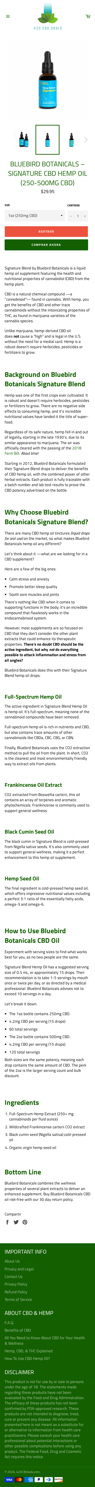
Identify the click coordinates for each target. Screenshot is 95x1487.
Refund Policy (16, 1292)
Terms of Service (18, 1299)
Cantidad (73, 205)
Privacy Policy (16, 1284)
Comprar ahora (46, 244)
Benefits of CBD (18, 1330)
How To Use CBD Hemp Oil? (27, 1358)
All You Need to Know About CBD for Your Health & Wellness (45, 1340)
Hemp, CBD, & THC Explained (29, 1351)
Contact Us (14, 1277)
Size (7, 205)
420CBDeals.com (28, 1472)
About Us (12, 1261)
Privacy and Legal (19, 1269)
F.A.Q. (9, 1323)
